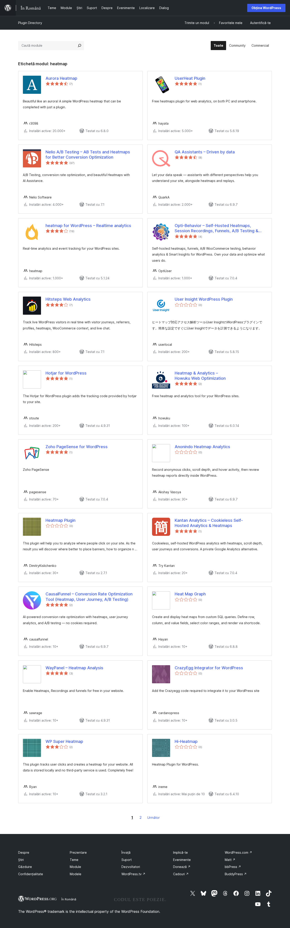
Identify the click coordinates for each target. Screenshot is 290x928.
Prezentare (78, 852)
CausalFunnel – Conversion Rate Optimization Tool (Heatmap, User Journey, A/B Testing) (89, 597)
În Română (68, 899)
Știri (21, 860)
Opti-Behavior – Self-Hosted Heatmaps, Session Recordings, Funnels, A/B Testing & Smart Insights (216, 228)
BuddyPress (236, 874)
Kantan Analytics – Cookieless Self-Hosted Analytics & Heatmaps (209, 523)
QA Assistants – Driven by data (205, 152)
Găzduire (25, 867)
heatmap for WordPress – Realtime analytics (88, 225)
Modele (75, 874)
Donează (182, 867)
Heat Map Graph (190, 594)
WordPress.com (238, 852)
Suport (126, 860)
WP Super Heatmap (64, 741)
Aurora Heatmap (61, 78)
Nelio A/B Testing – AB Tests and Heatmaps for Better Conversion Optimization (88, 155)
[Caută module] (79, 45)
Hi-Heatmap (186, 741)
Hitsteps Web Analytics (68, 299)
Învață (125, 852)
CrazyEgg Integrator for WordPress (209, 667)
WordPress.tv (133, 874)
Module (75, 867)
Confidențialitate (30, 874)
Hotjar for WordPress (66, 373)
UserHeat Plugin (190, 78)
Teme (74, 860)
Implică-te (180, 852)
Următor (153, 817)
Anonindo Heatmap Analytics (202, 446)
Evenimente (182, 860)
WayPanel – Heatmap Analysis (74, 667)
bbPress (233, 867)
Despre (23, 852)
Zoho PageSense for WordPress (77, 446)
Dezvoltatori (130, 867)
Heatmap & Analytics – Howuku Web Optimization (200, 376)
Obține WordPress (266, 8)
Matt (230, 860)
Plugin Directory (30, 23)
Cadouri (181, 874)
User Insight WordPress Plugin (204, 299)
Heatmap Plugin (60, 520)
